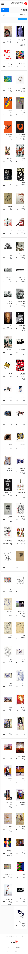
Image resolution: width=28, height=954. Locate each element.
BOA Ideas (18, 951)
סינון (5, 10)
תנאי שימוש (11, 947)
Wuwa (13, 951)
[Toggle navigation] (2, 3)
